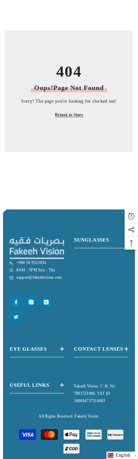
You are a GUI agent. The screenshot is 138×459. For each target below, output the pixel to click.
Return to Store (69, 114)
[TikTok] (46, 302)
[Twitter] (16, 316)
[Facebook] (16, 302)
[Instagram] (31, 302)
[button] (122, 455)
